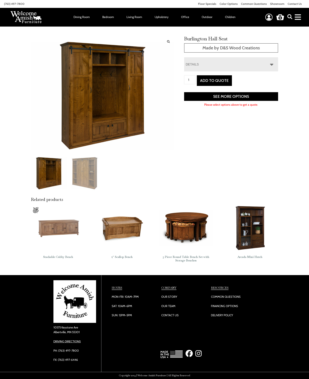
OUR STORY (169, 297)
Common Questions (254, 4)
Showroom (277, 4)
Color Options (229, 4)
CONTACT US (170, 315)
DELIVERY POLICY (222, 315)
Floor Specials (207, 4)
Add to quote (214, 80)
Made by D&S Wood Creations (231, 48)
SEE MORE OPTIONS (231, 96)
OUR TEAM (168, 306)
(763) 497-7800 (14, 4)
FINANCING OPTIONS (224, 306)
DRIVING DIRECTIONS (67, 341)
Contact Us (295, 4)
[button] (168, 42)
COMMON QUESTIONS (226, 297)
